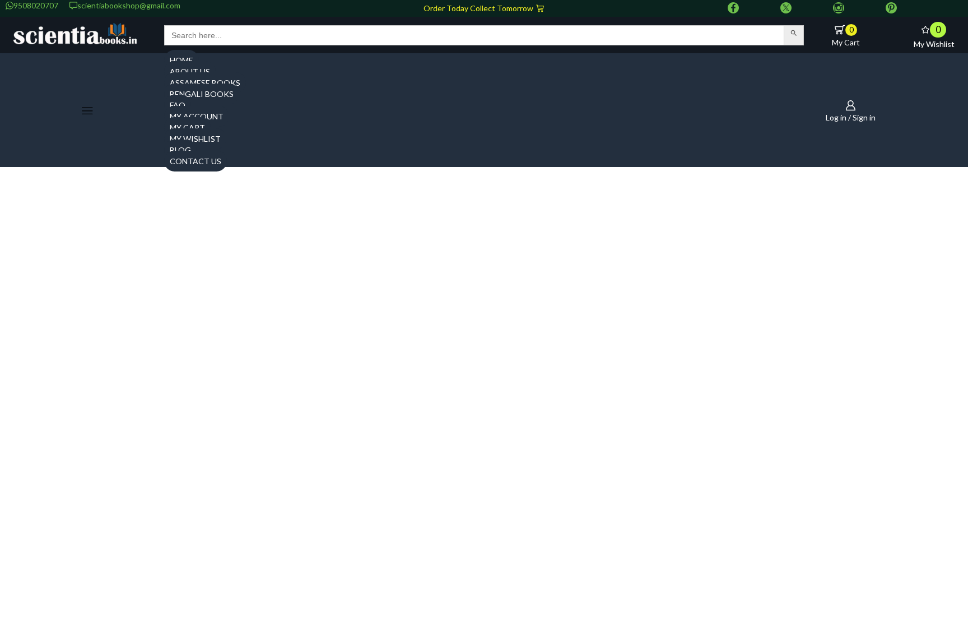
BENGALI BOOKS (202, 94)
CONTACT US (195, 161)
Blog (180, 150)
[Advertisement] (484, 259)
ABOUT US (190, 71)
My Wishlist (195, 138)
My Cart (187, 127)
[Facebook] (733, 8)
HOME (181, 60)
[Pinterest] (891, 8)
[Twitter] (786, 8)
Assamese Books (205, 82)
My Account (197, 116)
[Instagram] (838, 8)
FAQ (177, 105)
